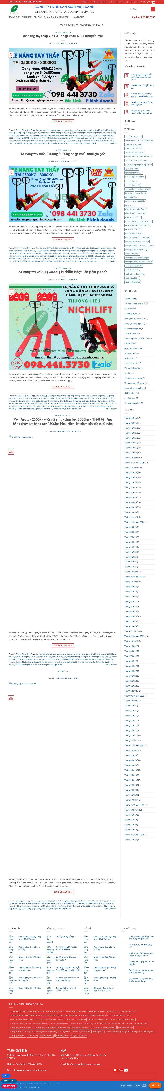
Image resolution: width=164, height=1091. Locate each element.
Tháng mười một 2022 (134, 636)
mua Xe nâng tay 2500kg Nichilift (86, 143)
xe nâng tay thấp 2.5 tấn (84, 141)
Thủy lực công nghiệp (134, 324)
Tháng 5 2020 (130, 775)
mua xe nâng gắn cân (132, 185)
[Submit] (153, 9)
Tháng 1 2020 (130, 795)
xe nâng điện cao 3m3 (17, 1036)
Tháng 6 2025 (130, 488)
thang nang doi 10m (37, 1015)
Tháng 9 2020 (130, 755)
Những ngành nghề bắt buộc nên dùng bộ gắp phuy (141, 77)
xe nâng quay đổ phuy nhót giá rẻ (21, 1027)
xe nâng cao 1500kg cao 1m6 (20, 1023)
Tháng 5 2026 (130, 433)
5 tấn (77, 659)
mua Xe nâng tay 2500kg (35, 903)
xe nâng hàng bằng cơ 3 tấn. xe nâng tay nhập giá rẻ (34, 258)
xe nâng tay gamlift (32, 133)
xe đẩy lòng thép (62, 1036)
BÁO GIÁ (155, 1085)
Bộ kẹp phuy (130, 358)
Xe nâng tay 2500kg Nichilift (41, 138)
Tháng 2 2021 (130, 731)
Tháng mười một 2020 (134, 745)
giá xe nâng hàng (96, 130)
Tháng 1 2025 (130, 512)
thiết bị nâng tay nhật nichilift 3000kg (66, 248)
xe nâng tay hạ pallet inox (82, 1032)
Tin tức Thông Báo (63, 32)
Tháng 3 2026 (130, 443)
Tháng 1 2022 (130, 686)
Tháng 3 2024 (130, 557)
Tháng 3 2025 (130, 502)
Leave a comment (110, 143)
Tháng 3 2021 (130, 726)
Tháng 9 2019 (130, 815)
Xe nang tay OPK (129, 1019)
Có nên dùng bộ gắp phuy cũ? (142, 86)
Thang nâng (129, 299)
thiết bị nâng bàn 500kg (120, 1015)
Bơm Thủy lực (130, 334)
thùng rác (128, 205)
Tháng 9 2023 (130, 587)
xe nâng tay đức (84, 133)
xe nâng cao (129, 398)
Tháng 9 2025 (130, 473)
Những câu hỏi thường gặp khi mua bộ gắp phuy (142, 95)
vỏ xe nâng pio (130, 213)
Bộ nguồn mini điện (133, 348)
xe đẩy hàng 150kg (47, 1036)
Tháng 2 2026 (130, 448)
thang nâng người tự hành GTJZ (77, 1015)
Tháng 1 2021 (130, 735)
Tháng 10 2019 (131, 810)
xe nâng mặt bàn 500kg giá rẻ (95, 1023)
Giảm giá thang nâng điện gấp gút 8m (138, 165)
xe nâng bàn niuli (131, 221)
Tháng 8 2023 (130, 592)
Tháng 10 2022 (131, 641)
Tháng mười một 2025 (134, 463)
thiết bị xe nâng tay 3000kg (84, 256)
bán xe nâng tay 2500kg (49, 261)
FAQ (126, 2)
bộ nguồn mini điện (128, 1011)
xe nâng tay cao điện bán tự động (137, 258)
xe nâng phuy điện (141, 1023)
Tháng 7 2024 (130, 537)
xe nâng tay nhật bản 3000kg (50, 133)
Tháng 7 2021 (130, 706)
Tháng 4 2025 (130, 497)
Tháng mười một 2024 (134, 522)
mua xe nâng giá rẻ (132, 181)
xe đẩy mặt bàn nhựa (132, 282)
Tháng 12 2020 (131, 740)
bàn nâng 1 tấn (136, 136)
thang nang (129, 193)
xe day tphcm (115, 1019)
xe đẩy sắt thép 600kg (78, 1036)
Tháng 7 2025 (130, 482)
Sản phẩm (27, 17)
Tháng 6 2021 (130, 711)
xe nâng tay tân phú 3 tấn (18, 251)
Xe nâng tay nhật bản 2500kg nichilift (138, 262)
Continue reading (63, 121)
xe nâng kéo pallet (63, 253)
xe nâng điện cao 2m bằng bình (142, 1032)
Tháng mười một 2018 (134, 835)
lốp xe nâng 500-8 (131, 169)
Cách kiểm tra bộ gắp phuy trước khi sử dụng (141, 980)
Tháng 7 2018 (130, 840)
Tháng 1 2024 (130, 567)
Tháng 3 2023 (130, 616)
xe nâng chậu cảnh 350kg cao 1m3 (137, 225)
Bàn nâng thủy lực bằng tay (136, 339)
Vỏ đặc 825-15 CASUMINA (76, 1019)
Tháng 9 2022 (130, 646)
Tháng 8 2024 (130, 532)
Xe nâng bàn (129, 343)
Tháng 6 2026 (130, 428)
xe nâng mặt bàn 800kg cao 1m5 (120, 1023)
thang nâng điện (131, 197)
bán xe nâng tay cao (132, 140)
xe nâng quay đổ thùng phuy (46, 1027)
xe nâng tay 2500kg (44, 130)
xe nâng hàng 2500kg (70, 133)
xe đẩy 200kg (33, 1036)
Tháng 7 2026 (130, 423)
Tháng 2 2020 (130, 790)
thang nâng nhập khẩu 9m (100, 1015)
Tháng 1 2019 (130, 830)
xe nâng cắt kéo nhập (40, 1023)
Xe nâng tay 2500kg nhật (33, 253)
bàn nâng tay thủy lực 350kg (53, 1011)
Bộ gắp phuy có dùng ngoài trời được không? (141, 112)
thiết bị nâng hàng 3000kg (70, 396)
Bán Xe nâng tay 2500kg (29, 143)
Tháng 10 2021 (131, 701)
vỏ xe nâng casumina (133, 388)
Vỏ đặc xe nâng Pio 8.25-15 (98, 1019)
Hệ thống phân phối (99, 2)
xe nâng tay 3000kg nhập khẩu (105, 1027)
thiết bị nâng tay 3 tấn (82, 258)
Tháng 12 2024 (131, 517)
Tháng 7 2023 (130, 597)
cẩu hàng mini (130, 156)
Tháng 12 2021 (131, 691)
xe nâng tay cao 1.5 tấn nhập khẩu (22, 1032)
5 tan (127, 136)
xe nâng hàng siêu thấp (133, 233)
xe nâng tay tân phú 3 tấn (103, 141)
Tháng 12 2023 (131, 572)
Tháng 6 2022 (130, 661)
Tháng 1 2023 (130, 626)
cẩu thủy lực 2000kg (144, 156)
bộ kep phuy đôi (147, 140)
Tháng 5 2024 (130, 547)
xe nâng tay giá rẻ (32, 659)
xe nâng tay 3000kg (23, 138)
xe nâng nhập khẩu (131, 237)
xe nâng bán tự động (133, 378)
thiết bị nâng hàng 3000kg (18, 261)
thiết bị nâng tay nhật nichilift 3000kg (65, 138)
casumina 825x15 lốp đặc (134, 152)
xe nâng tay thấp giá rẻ (121, 1032)
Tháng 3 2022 (130, 676)
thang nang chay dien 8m (19, 1015)
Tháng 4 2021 (130, 721)
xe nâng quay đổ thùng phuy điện (137, 241)
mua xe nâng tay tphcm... (66, 654)
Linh (75, 43)
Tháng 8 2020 (130, 760)
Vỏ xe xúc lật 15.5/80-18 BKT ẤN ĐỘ (49, 1019)
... (10, 1011)
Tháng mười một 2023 (134, 577)
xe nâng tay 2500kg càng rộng (90, 135)
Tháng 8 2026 (130, 418)
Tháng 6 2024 (130, 542)
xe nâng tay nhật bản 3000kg (59, 251)
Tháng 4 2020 (130, 780)
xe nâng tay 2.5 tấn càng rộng (98, 251)
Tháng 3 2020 (130, 785)
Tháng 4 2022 (130, 671)
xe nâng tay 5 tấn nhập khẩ (81, 1027)
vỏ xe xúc (141, 213)
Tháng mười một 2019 (134, 805)
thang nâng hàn (141, 193)
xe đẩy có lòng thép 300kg (134, 274)
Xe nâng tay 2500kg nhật (66, 141)
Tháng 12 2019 (131, 800)
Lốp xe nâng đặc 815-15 (134, 173)
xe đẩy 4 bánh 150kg (132, 270)
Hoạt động (78, 17)
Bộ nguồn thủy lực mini (134, 319)
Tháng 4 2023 (130, 611)
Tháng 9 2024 (130, 527)
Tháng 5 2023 (130, 607)
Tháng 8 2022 (130, 651)
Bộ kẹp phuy (130, 393)
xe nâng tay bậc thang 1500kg (136, 250)
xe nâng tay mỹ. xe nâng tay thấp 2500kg (95, 657)
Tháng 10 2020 (131, 750)
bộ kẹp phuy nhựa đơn (133, 144)
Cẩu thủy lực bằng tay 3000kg (136, 160)
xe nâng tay (85, 130)
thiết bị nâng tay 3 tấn (56, 135)
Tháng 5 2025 (130, 492)
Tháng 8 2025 (130, 477)
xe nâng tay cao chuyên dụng (46, 1032)
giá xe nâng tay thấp (40, 135)
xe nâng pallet (51, 141)
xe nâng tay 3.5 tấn (147, 245)
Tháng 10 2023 (131, 582)
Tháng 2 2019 (130, 825)
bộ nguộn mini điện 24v (133, 148)
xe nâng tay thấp (26, 135)
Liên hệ (119, 2)
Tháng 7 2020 (130, 765)
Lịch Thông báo (131, 363)
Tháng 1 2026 (130, 453)
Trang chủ (14, 17)
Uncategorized (130, 314)
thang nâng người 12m (55, 1015)
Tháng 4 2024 (130, 552)
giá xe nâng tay (57, 130)
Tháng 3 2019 (130, 820)
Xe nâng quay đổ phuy (134, 383)
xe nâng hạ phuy (76, 1023)
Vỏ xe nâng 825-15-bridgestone (21, 1019)
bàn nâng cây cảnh (33, 1011)
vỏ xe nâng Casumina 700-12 (135, 209)
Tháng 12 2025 (131, 458)
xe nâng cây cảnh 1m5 (133, 229)
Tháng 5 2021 (130, 716)
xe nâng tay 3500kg (125, 1027)
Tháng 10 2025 (131, 468)
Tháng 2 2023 (130, 621)
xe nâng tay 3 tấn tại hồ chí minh (70, 261)
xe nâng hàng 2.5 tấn (65, 143)
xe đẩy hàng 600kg (132, 278)
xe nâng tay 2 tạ (64, 1027)
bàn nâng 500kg (19, 1011)
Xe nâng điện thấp (132, 368)
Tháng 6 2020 (130, 770)
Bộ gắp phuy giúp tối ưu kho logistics (141, 103)
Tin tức (111, 2)
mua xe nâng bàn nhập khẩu (135, 177)
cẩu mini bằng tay (132, 403)
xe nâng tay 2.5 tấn (71, 135)
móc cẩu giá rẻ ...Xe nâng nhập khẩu (137, 189)
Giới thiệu (85, 2)
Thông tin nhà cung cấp (56, 17)
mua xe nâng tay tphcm (72, 130)
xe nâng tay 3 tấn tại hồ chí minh (33, 141)
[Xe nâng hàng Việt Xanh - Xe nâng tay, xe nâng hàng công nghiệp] (20, 9)
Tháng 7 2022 (130, 656)
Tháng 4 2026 (130, 438)
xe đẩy (127, 373)
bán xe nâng (17, 141)
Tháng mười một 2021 (134, 696)
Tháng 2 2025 (130, 507)
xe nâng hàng (20, 133)
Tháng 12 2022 (131, 631)
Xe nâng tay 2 (26, 657)
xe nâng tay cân (64, 1032)
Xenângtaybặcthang (132, 253)
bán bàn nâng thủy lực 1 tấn (76, 1011)
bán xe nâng (41, 396)
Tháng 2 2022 (130, 681)
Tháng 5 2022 (130, 666)
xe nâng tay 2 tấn (131, 245)
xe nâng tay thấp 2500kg (48, 143)
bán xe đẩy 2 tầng (113, 1011)
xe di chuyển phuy (132, 329)
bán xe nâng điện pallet (96, 1011)
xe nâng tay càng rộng (88, 138)
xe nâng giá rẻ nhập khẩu (59, 1023)
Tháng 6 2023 (130, 602)
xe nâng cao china (145, 221)
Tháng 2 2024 (130, 562)
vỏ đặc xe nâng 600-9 (133, 217)
